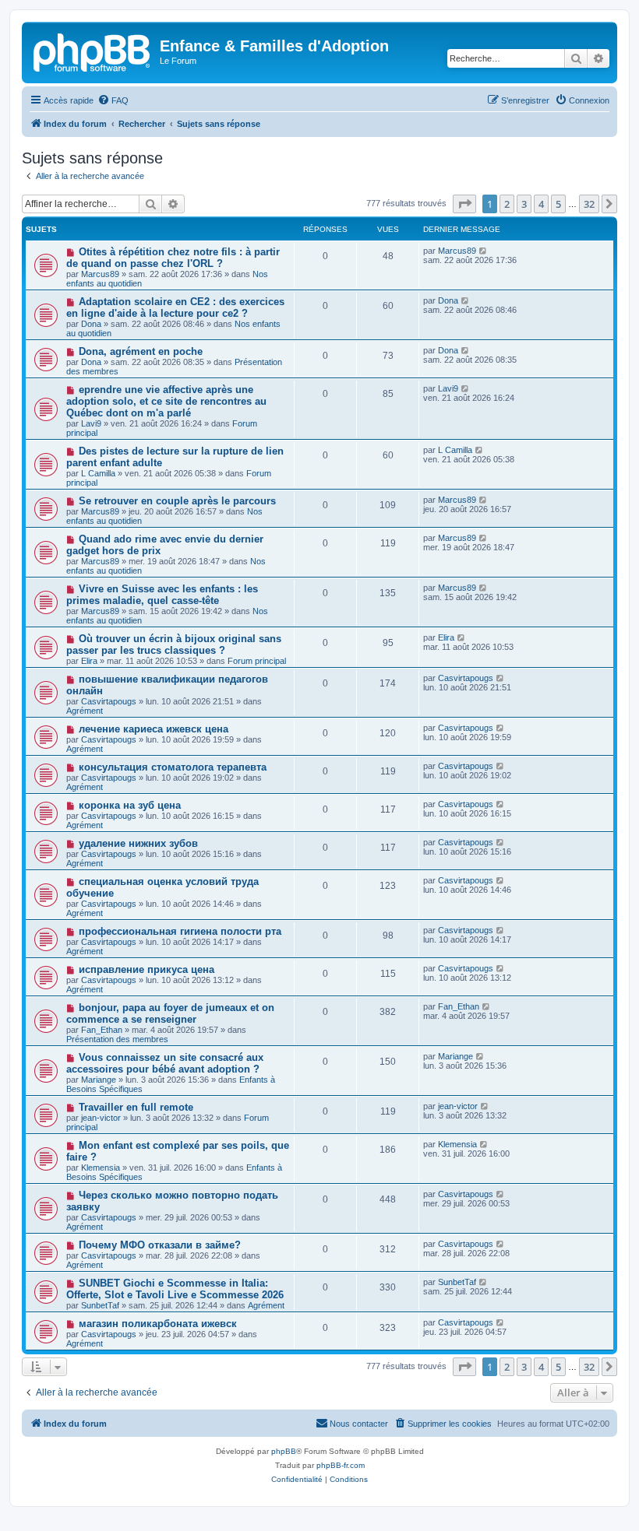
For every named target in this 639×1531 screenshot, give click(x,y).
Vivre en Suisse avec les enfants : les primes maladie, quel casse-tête (162, 594)
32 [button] (589, 204)
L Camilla (98, 473)
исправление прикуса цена (146, 969)
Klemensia (100, 1167)
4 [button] (541, 204)
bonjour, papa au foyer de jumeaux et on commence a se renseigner (170, 1013)
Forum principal (257, 660)
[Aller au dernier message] (483, 250)
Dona (91, 323)
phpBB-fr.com (340, 1465)
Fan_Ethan (101, 1029)
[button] (464, 204)
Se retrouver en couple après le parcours (177, 501)
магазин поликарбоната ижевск (158, 1323)
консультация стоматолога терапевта (173, 767)
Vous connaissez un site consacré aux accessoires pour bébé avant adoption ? (164, 1063)
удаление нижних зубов (138, 843)
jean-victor (101, 1117)
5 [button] (558, 204)
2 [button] (507, 204)
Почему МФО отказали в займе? (160, 1245)
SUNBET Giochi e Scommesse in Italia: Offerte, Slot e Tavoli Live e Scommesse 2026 (175, 1289)
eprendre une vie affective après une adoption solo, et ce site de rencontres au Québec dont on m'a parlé (166, 401)
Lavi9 (91, 423)
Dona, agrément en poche (141, 351)
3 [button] (524, 204)
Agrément (84, 710)
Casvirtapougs (108, 701)
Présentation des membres (117, 1039)
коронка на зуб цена (130, 805)
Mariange (98, 1079)
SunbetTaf (100, 1305)
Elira (89, 660)
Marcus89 (100, 274)
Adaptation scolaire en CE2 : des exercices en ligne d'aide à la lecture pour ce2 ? (175, 307)
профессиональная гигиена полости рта (180, 931)
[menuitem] (113, 100)
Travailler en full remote (136, 1107)
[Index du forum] (93, 50)
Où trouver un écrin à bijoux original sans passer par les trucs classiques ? (173, 644)
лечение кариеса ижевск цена (153, 729)
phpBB (283, 1451)
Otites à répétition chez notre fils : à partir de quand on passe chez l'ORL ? (173, 257)
